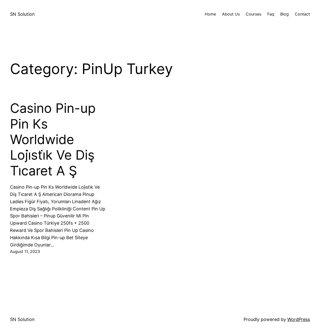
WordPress (298, 319)
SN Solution (22, 14)
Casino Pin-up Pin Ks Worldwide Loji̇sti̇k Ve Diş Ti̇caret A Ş (53, 140)
